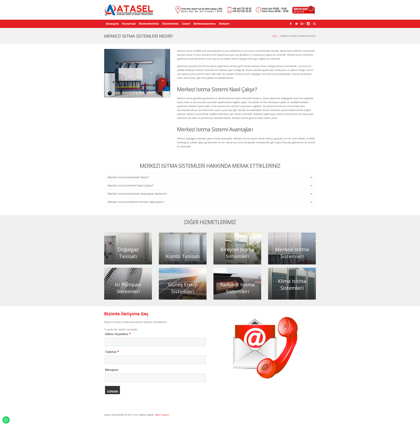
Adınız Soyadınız (118, 334)
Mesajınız (112, 370)
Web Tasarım (161, 414)
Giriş (274, 36)
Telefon (112, 352)
